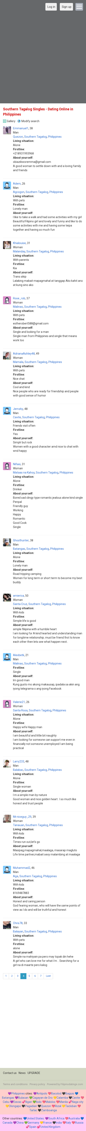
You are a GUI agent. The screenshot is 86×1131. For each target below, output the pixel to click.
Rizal (58, 1106)
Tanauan (18, 825)
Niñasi (17, 464)
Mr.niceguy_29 (22, 816)
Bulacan (23, 1097)
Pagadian (31, 1106)
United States (35, 1118)
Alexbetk (18, 655)
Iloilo (39, 1101)
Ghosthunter (21, 540)
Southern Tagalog (35, 136)
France (47, 1122)
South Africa (56, 1118)
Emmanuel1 (20, 128)
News (22, 1073)
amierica (18, 595)
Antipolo (42, 1093)
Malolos (50, 1101)
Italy (68, 1122)
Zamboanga (49, 1110)
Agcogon (18, 192)
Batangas (19, 548)
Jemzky (18, 408)
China (20, 1122)
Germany (33, 1122)
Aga (15, 876)
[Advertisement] (43, 57)
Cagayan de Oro (42, 1097)
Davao (17, 1101)
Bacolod (56, 1093)
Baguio (69, 1093)
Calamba (62, 1097)
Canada (7, 1122)
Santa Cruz (20, 604)
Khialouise (19, 243)
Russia (79, 1122)
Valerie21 (19, 702)
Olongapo (15, 1106)
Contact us (10, 1073)
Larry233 (18, 761)
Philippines (55, 136)
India (59, 1122)
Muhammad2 (21, 867)
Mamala (18, 362)
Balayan (18, 931)
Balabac (18, 769)
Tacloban (71, 1106)
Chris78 (18, 923)
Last (48, 976)
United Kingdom (50, 1126)
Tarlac (33, 1110)
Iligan (28, 1101)
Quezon (18, 136)
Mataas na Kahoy (24, 472)
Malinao (18, 306)
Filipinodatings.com (72, 1084)
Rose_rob (19, 298)
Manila (63, 1101)
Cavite (17, 417)
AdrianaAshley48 (24, 353)
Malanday (19, 251)
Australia (74, 1118)
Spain (32, 1126)
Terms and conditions (15, 1084)
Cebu (6, 1101)
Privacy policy (37, 1084)
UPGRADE (34, 1073)
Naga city (77, 1101)
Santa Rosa (20, 710)
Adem (17, 183)
